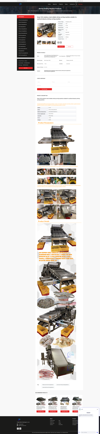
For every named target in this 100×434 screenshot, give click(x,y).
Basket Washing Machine (23, 48)
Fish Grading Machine (22, 26)
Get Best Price (61, 46)
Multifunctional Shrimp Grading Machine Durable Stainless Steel (41, 407)
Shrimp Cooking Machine (23, 28)
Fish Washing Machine (22, 44)
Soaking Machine (21, 50)
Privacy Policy (60, 424)
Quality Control (52, 423)
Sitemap (60, 423)
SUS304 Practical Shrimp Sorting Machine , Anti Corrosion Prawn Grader (52, 407)
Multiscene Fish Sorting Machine (48, 384)
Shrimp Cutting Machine (23, 31)
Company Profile (52, 420)
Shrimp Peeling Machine (23, 22)
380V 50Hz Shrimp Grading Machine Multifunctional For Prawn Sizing (63, 408)
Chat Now (25, 68)
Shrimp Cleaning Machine (23, 33)
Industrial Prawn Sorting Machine (48, 387)
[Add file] (79, 432)
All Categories (74, 424)
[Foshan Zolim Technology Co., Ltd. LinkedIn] (78, 1)
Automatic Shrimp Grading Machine (63, 384)
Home (29, 10)
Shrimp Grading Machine (35, 10)
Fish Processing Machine (23, 55)
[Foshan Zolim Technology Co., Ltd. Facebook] (58, 42)
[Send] (97, 432)
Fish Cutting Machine (22, 37)
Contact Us (51, 424)
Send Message (44, 89)
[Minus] (97, 409)
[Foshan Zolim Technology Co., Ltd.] (20, 4)
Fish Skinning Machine (22, 35)
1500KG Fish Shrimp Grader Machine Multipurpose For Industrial (75, 408)
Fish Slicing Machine (22, 39)
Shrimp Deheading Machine (23, 20)
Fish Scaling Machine (22, 46)
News (59, 420)
